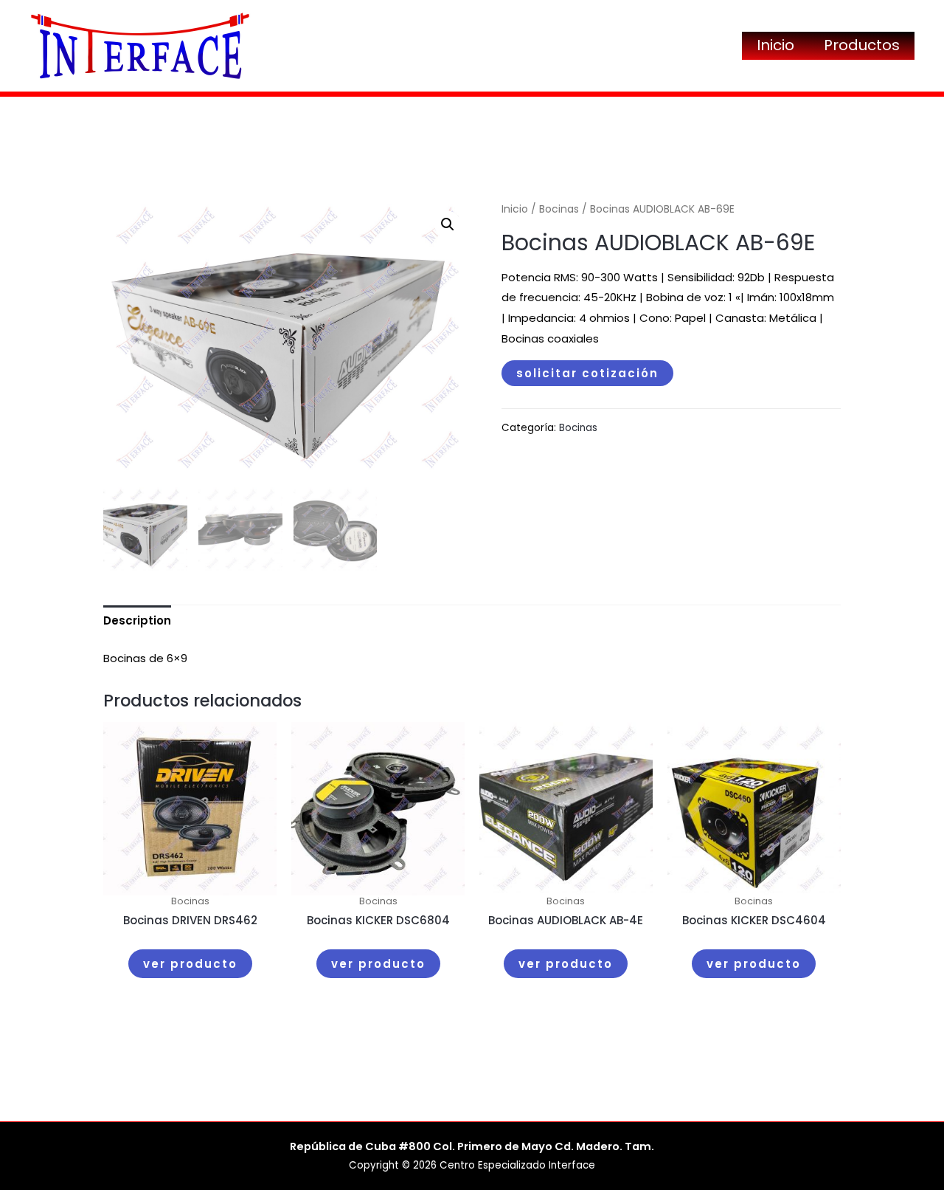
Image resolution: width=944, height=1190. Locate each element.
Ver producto (190, 963)
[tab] (137, 621)
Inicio (775, 45)
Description (137, 620)
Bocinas (559, 209)
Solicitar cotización (587, 373)
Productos (862, 45)
